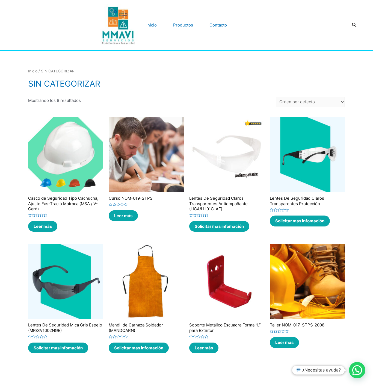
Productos (183, 25)
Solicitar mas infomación (219, 226)
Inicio (151, 25)
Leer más (43, 226)
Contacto (218, 25)
